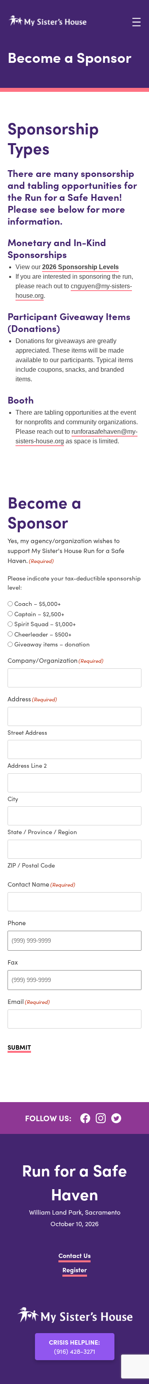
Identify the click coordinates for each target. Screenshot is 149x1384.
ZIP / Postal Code (31, 865)
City (13, 799)
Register (74, 1269)
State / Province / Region (42, 832)
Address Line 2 (27, 765)
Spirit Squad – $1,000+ (45, 624)
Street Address (27, 732)
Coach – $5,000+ (37, 604)
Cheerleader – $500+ (43, 634)
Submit (19, 1047)
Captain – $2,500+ (39, 614)
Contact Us (74, 1255)
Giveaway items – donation (52, 644)
